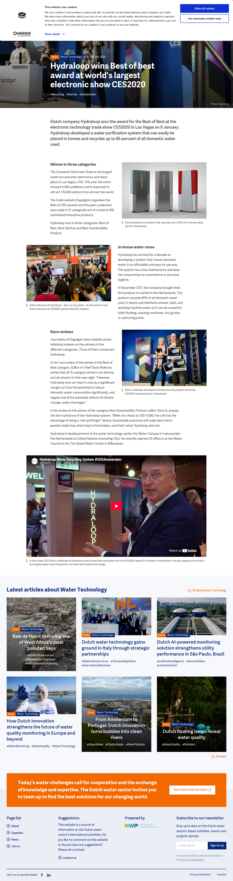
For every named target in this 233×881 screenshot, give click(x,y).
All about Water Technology (209, 590)
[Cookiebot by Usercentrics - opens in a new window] (22, 34)
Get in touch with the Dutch (190, 790)
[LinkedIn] (47, 875)
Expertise (17, 833)
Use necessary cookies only (204, 18)
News (15, 839)
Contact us (69, 858)
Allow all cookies (204, 8)
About (15, 826)
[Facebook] (41, 875)
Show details (52, 34)
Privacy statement (200, 874)
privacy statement (192, 860)
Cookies (221, 874)
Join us (15, 846)
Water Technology (71, 57)
